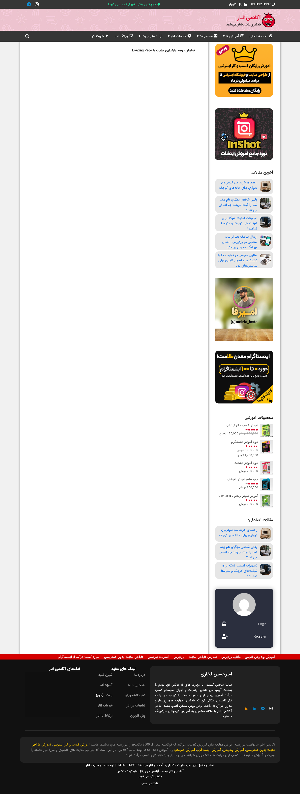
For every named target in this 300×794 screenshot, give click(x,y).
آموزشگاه (106, 685)
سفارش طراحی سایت (202, 657)
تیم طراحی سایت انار (100, 765)
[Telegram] (29, 4)
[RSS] (246, 708)
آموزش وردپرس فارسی (260, 657)
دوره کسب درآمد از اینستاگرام (78, 657)
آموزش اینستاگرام (209, 750)
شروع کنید (105, 674)
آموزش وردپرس (233, 750)
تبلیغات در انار (136, 705)
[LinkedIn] (255, 708)
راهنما (108, 695)
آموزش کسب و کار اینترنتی (71, 744)
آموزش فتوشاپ (184, 750)
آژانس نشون (148, 783)
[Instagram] (37, 4)
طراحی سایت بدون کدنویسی (123, 657)
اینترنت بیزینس (158, 657)
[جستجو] (27, 36)
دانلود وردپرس (230, 657)
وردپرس (178, 657)
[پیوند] (250, 20)
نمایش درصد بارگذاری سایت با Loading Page (163, 50)
